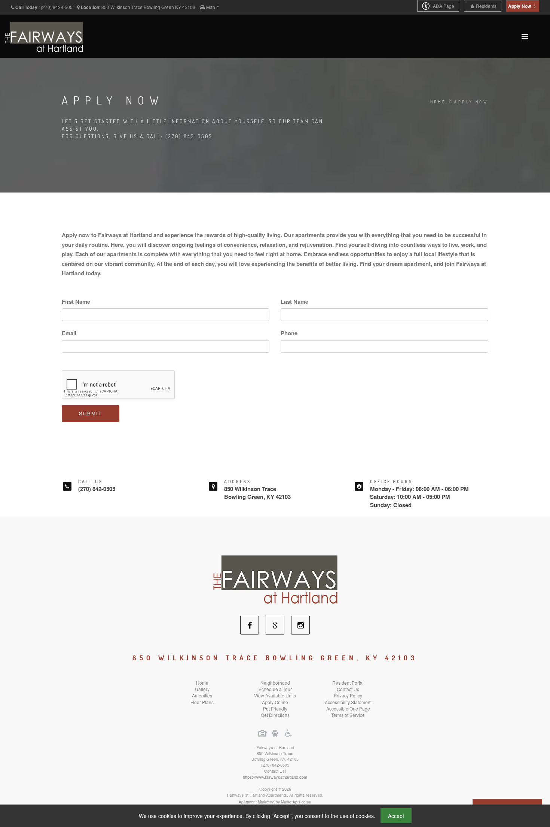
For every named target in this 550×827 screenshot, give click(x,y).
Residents (486, 6)
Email (69, 333)
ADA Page (443, 6)
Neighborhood (275, 682)
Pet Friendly (275, 708)
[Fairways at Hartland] (275, 578)
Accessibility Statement (348, 702)
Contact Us (348, 689)
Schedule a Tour (275, 689)
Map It (212, 7)
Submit (90, 413)
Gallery (202, 689)
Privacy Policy (348, 695)
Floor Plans (202, 702)
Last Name (294, 301)
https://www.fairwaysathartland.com (275, 777)
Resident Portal (348, 682)
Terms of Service (348, 715)
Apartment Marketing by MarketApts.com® (275, 802)
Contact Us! (275, 771)
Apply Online (275, 702)
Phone (289, 333)
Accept (396, 816)
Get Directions (275, 715)
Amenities (202, 695)
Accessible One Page (348, 708)
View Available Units (275, 695)
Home (438, 101)
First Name (76, 301)
